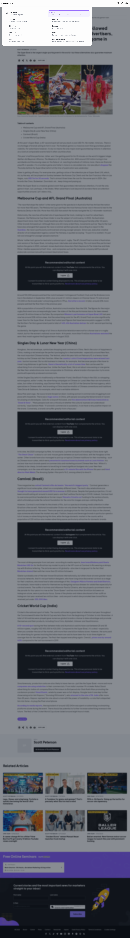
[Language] (118, 3)
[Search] (122, 3)
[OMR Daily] (7, 3)
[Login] (126, 3)
